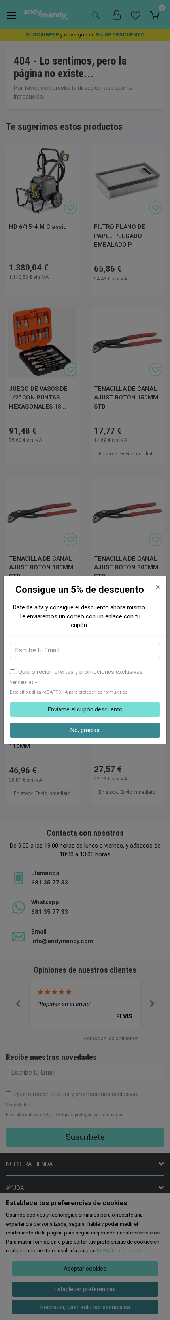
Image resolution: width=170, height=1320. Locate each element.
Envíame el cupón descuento (85, 709)
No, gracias (85, 730)
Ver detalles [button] (24, 682)
